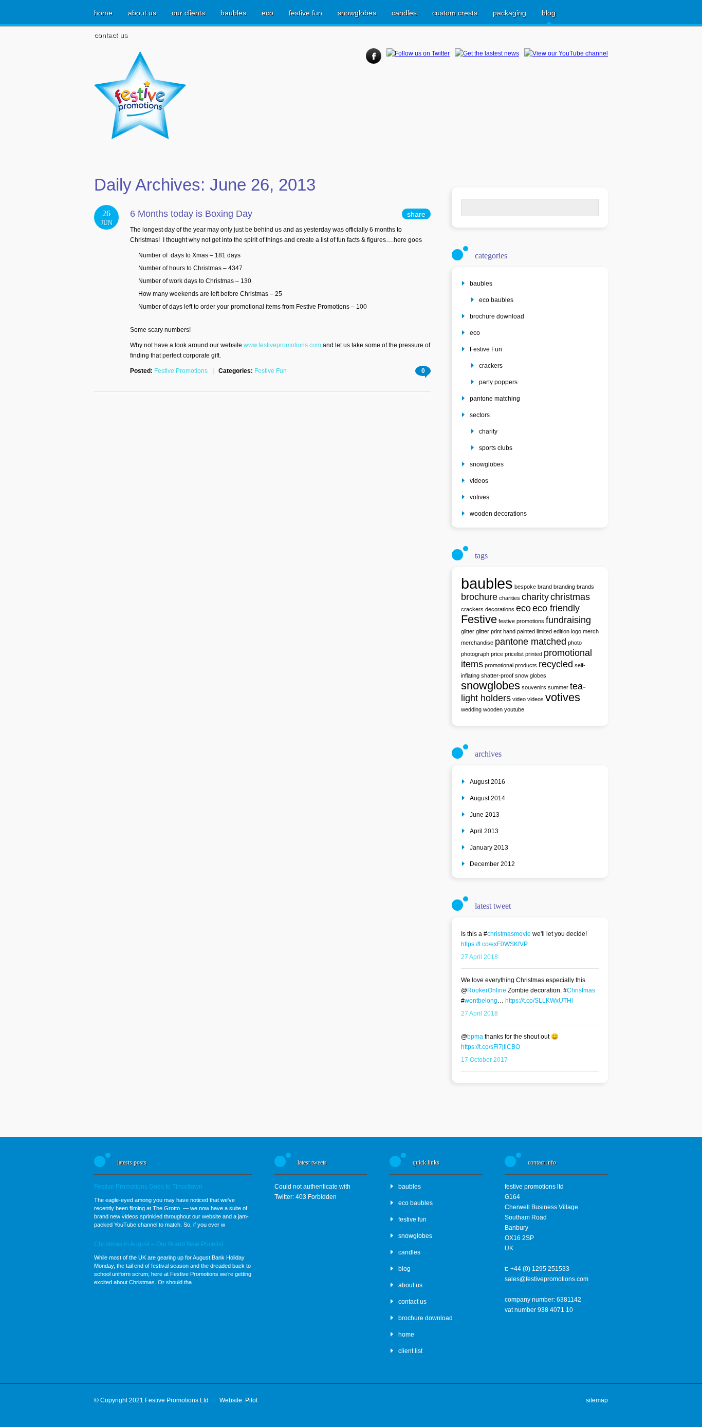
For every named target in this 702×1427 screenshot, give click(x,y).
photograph (475, 654)
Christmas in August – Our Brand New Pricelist (158, 1244)
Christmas (581, 990)
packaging (509, 13)
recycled (556, 664)
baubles (233, 13)
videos (479, 480)
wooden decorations (498, 513)
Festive (479, 619)
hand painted (519, 631)
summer (558, 687)
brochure (479, 597)
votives (479, 497)
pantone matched (530, 641)
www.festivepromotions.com (282, 345)
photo (575, 643)
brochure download (497, 316)
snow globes (530, 675)
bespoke (525, 587)
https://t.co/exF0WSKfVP (494, 944)
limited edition (553, 631)
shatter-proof (497, 675)
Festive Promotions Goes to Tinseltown (148, 1186)
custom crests (454, 13)
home (103, 13)
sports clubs (495, 448)
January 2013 (489, 847)
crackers (491, 365)
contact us (110, 35)
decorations (499, 609)
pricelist (514, 654)
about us (142, 13)
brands (585, 587)
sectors (480, 415)
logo (576, 631)
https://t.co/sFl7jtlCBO (490, 1046)
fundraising (568, 620)
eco (267, 13)
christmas (570, 597)
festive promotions (521, 621)
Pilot (251, 1400)
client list (410, 1351)
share (416, 214)
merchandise (477, 643)
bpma (475, 1036)
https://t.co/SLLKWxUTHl (539, 1000)
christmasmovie (509, 933)
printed (533, 654)
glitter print (489, 631)
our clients (188, 13)
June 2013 (485, 814)
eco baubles (496, 300)
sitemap (597, 1400)
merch (591, 631)
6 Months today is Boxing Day (191, 214)
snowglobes (357, 13)
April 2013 (484, 831)
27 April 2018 (479, 957)
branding (564, 587)
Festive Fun (270, 370)
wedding (471, 709)
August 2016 (487, 781)
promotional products (511, 665)
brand (545, 587)
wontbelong (481, 1000)
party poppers (498, 382)
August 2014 (487, 798)
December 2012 (492, 864)
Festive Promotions (181, 370)
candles (404, 13)
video (519, 699)
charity (488, 431)
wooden (493, 709)
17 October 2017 (484, 1059)
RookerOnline (486, 990)
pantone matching (495, 398)
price (497, 654)
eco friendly (556, 608)
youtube (514, 709)
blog (549, 13)
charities (509, 598)
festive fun (305, 13)
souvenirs (534, 687)
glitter (467, 631)
